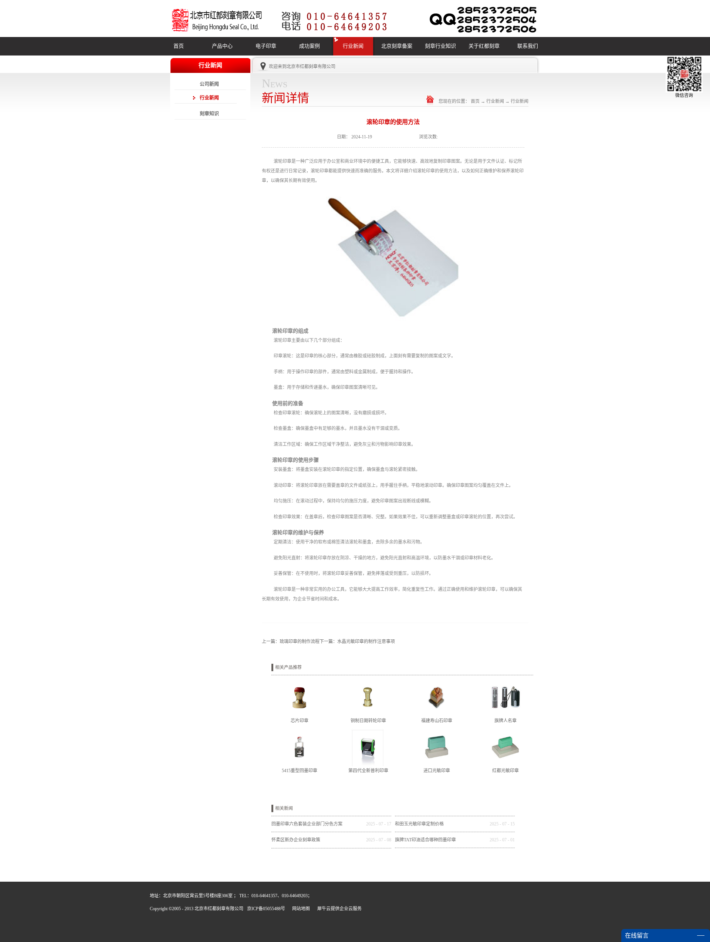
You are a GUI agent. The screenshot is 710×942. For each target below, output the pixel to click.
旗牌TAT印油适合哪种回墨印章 (425, 839)
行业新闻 (495, 101)
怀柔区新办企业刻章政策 (295, 839)
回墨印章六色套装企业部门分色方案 (306, 824)
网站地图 (300, 908)
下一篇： (357, 641)
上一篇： (291, 641)
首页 (178, 46)
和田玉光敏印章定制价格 (419, 824)
